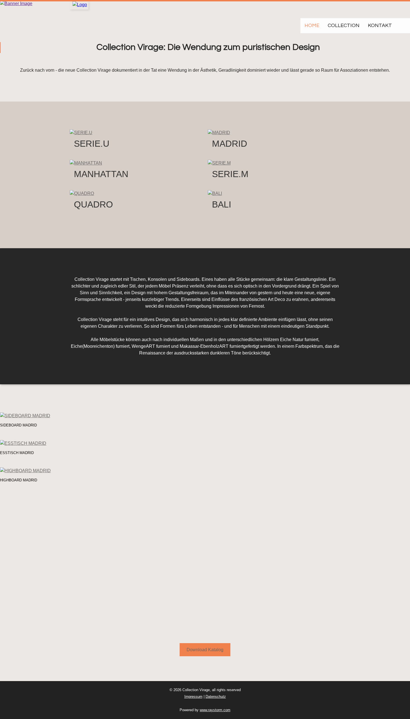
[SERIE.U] (81, 132)
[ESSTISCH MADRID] (23, 443)
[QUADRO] (82, 193)
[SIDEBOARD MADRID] (25, 415)
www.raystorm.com (215, 710)
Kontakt (380, 25)
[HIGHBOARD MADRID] (25, 470)
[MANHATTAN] (86, 162)
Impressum (193, 696)
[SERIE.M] (219, 162)
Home (312, 25)
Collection (344, 25)
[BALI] (215, 193)
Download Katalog (205, 649)
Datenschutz (216, 696)
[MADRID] (219, 132)
